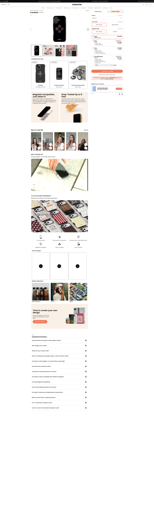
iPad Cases (90, 8)
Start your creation (40, 321)
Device (93, 15)
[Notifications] (9, 5)
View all (86, 130)
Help (111, 8)
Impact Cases (36, 10)
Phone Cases (58, 8)
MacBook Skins (98, 8)
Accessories (105, 8)
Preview (114, 65)
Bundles (43, 8)
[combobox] (107, 18)
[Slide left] (31, 29)
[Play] (50, 144)
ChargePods (83, 8)
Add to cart (119, 88)
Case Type (94, 21)
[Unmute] (38, 148)
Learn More (120, 15)
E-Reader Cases (75, 8)
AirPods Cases (67, 8)
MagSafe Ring (95, 28)
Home (31, 10)
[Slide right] (88, 29)
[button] (143, 4)
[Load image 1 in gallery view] (36, 50)
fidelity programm (109, 78)
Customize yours (50, 8)
